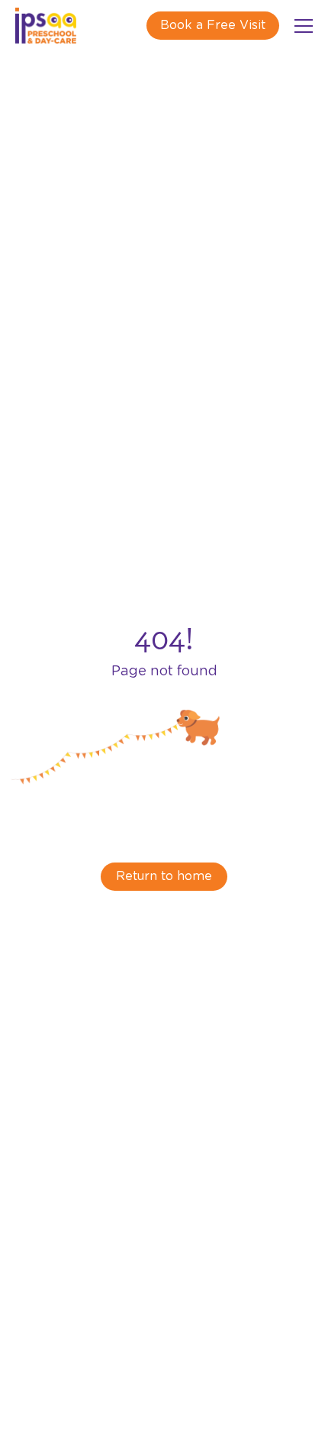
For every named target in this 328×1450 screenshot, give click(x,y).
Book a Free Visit (212, 25)
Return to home (164, 876)
